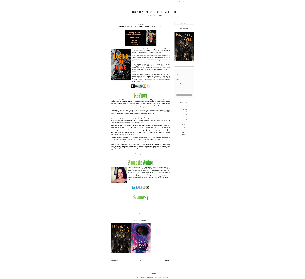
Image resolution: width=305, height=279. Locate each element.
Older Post (167, 260)
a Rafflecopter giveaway (140, 203)
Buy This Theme (125, 2)
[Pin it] (141, 214)
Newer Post (114, 260)
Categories (141, 2)
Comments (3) (120, 214)
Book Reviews (161, 214)
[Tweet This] (137, 214)
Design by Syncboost (163, 277)
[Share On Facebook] (139, 214)
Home (113, 2)
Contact (118, 2)
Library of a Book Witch (152, 277)
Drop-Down (133, 2)
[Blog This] (143, 214)
